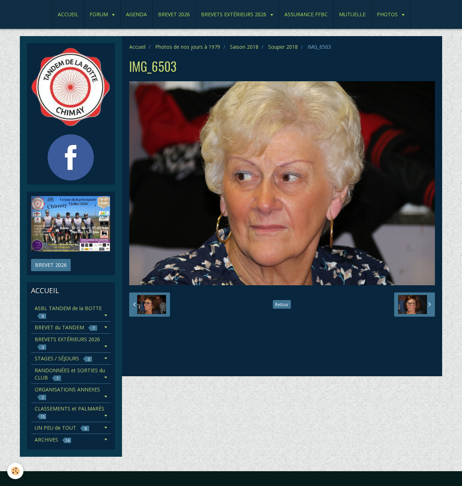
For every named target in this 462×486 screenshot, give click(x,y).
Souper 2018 (283, 46)
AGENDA (136, 14)
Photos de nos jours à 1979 (187, 46)
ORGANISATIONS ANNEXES (67, 393)
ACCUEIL (68, 14)
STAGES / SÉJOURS (62, 358)
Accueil (137, 46)
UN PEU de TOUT (61, 427)
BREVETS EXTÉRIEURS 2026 (234, 14)
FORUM (99, 14)
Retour (282, 304)
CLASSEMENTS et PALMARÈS (69, 412)
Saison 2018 (244, 46)
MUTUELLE (352, 14)
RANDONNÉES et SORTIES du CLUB (70, 374)
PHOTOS (388, 14)
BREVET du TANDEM (65, 327)
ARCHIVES (52, 439)
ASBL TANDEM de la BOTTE (68, 312)
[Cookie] (15, 471)
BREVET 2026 (174, 14)
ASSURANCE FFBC (306, 14)
